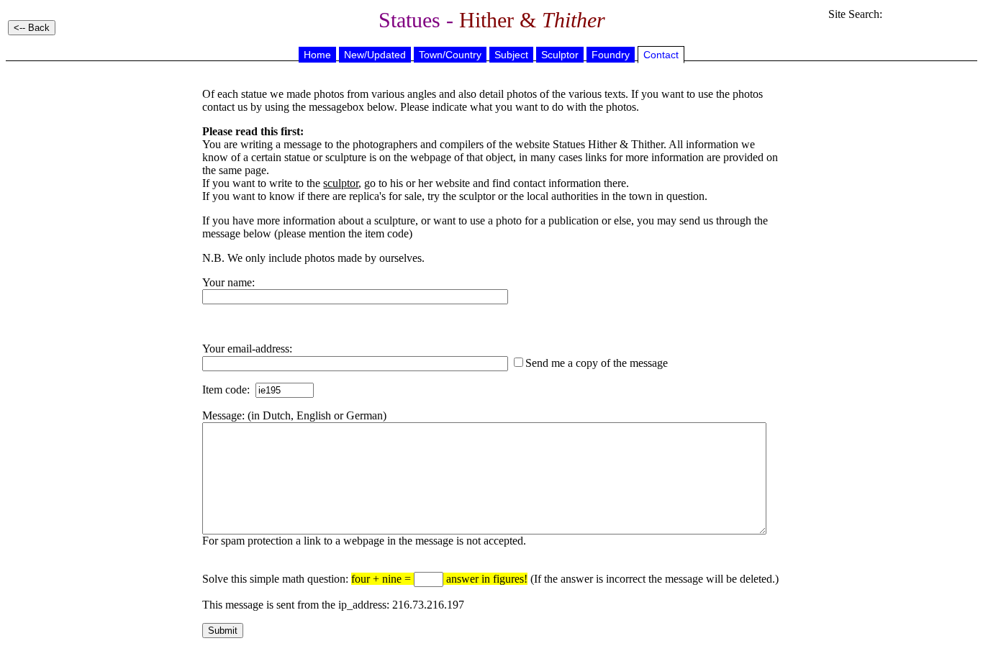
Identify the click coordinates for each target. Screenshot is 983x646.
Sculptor (560, 54)
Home (317, 54)
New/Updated (375, 54)
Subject (511, 54)
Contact (661, 54)
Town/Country (450, 54)
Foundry (611, 54)
